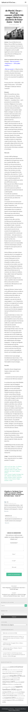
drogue (20, 673)
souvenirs (19, 695)
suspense (10, 698)
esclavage (18, 474)
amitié (14, 667)
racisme (14, 478)
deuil (19, 671)
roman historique (9, 693)
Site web (14, 567)
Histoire (19, 469)
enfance (5, 676)
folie (7, 677)
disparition (7, 673)
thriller (10, 480)
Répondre (6, 511)
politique (18, 684)
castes (5, 474)
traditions (17, 471)
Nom (14, 554)
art (13, 669)
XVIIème (6, 472)
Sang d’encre (8, 63)
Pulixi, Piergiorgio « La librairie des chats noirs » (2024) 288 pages (14, 587)
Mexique (10, 477)
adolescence (5, 667)
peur (8, 684)
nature (18, 682)
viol (16, 700)
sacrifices (6, 480)
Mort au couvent (14, 61)
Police (13, 684)
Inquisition (6, 471)
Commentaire (14, 542)
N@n (5, 502)
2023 (5, 466)
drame (15, 673)
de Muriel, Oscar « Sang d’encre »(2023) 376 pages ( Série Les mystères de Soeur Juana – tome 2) (14, 594)
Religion (18, 478)
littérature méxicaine (12, 475)
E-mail (14, 560)
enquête (14, 474)
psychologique (6, 687)
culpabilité (14, 671)
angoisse (9, 669)
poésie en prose (8, 478)
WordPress (23, 708)
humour (17, 677)
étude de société (13, 469)
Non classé (12, 471)
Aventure (17, 669)
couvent (10, 474)
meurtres (8, 682)
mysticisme (19, 477)
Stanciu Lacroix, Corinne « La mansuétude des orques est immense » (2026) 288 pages (13, 638)
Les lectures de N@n (12, 633)
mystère (14, 477)
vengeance (10, 700)
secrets (16, 693)
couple (9, 671)
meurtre (16, 679)
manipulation (7, 679)
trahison (18, 698)
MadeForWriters (16, 710)
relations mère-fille (16, 692)
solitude (13, 695)
